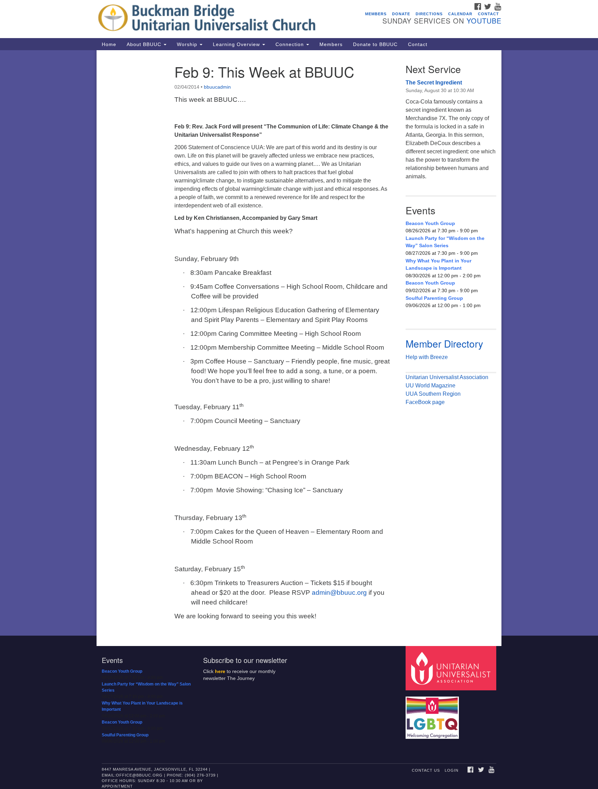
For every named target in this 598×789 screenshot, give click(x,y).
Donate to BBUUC (375, 44)
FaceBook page (425, 402)
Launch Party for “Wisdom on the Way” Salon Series (445, 242)
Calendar (460, 14)
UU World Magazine (430, 385)
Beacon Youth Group (430, 223)
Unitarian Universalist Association (447, 377)
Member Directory (444, 343)
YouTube (483, 21)
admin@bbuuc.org (339, 592)
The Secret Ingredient (434, 83)
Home (109, 44)
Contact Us (426, 770)
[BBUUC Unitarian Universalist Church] (215, 19)
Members (376, 14)
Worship (188, 44)
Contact (488, 14)
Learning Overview (237, 44)
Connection (290, 44)
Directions (429, 14)
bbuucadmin (217, 87)
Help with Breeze (427, 357)
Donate (401, 14)
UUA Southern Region (433, 394)
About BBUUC (145, 44)
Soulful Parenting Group (434, 298)
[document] (299, 343)
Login (452, 770)
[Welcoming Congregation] (433, 714)
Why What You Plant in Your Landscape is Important (438, 264)
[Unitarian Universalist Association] (452, 667)
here (220, 671)
